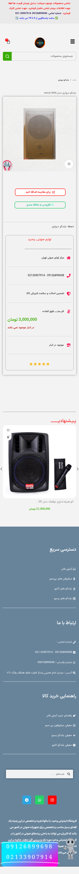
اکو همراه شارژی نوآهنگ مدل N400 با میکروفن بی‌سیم (44, 502)
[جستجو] (7, 56)
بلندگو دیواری (59, 227)
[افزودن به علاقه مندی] (8, 430)
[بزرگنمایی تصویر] (69, 164)
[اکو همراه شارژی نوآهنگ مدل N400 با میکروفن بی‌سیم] (39, 461)
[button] (72, 42)
